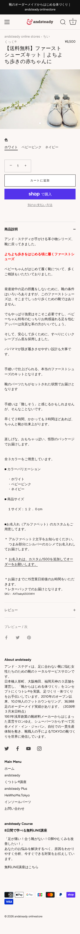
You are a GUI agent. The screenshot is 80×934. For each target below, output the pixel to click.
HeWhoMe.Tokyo (17, 795)
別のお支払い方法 (40, 205)
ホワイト (11, 147)
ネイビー (51, 147)
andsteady (12, 775)
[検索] (63, 23)
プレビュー (13, 627)
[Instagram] (39, 748)
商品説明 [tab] (11, 229)
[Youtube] (28, 748)
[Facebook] (17, 748)
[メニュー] (7, 22)
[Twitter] (6, 748)
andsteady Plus (15, 789)
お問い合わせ (14, 809)
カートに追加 (40, 180)
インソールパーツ (17, 802)
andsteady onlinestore (28, 916)
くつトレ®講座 (15, 782)
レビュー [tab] (11, 610)
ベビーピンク (32, 147)
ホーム (9, 769)
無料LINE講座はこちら (21, 867)
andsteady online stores (22, 36)
